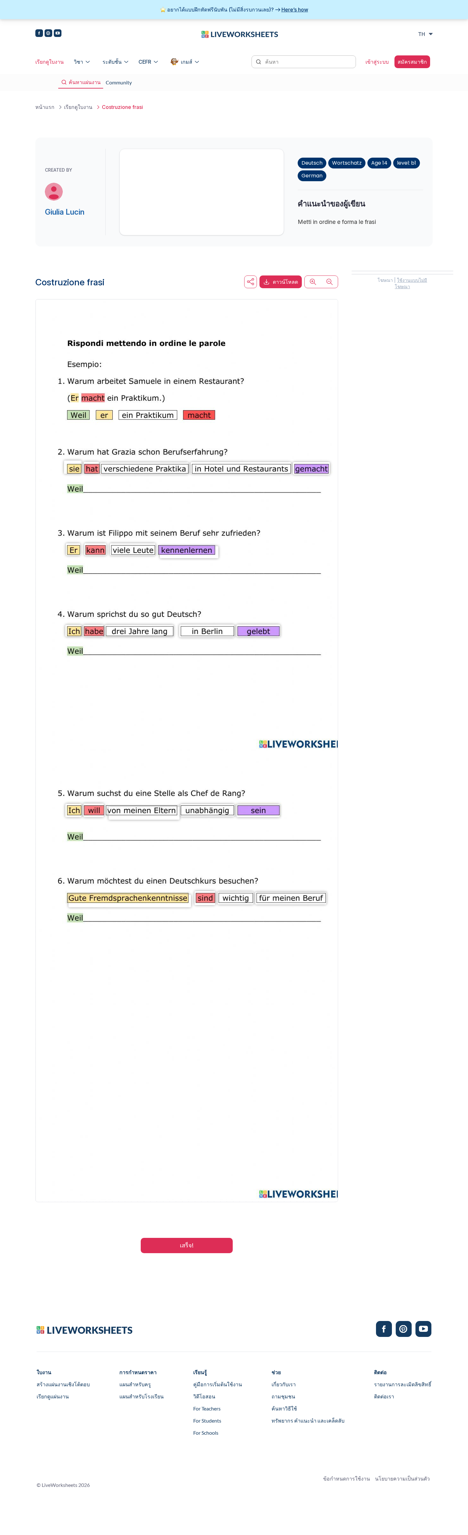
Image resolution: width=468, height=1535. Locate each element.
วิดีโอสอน (204, 1396)
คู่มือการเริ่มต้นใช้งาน (217, 1384)
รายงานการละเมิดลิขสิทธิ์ (402, 1384)
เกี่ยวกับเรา (284, 1384)
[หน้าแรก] (240, 34)
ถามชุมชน (283, 1396)
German (312, 175)
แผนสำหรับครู (135, 1384)
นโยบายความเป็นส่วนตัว (402, 1478)
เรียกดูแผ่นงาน (53, 1396)
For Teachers (207, 1408)
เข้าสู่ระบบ (377, 62)
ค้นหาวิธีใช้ (284, 1408)
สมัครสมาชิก (412, 62)
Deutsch (312, 163)
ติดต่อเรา (384, 1396)
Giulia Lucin (64, 212)
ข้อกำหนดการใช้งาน (346, 1478)
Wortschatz (347, 163)
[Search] (259, 61)
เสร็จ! (187, 1245)
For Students (207, 1420)
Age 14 (379, 163)
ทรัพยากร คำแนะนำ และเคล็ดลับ (308, 1420)
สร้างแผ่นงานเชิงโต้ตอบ (63, 1384)
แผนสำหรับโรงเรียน (141, 1396)
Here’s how (294, 9)
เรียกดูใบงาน (49, 62)
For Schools (205, 1433)
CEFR (144, 62)
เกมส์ (186, 62)
